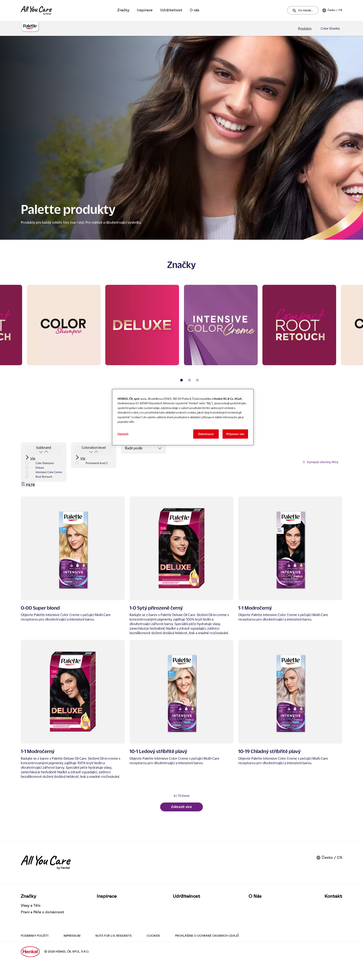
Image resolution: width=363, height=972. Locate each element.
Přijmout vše (235, 433)
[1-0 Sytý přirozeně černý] (181, 565)
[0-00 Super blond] (73, 565)
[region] (183, 417)
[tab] (181, 380)
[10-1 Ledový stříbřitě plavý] (181, 709)
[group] (181, 336)
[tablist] (181, 380)
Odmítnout (206, 433)
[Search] (295, 10)
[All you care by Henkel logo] (36, 10)
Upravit (123, 433)
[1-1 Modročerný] (290, 565)
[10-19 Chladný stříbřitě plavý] (290, 709)
